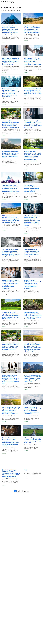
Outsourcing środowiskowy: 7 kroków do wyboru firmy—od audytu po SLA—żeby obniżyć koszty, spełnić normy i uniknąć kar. (32, 92)
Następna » (26, 491)
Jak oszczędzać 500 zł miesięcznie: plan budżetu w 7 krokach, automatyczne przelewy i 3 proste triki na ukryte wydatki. (32, 410)
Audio (25, 470)
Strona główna (40, 1)
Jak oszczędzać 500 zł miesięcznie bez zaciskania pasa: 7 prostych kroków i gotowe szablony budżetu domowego (31, 253)
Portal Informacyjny (7, 2)
